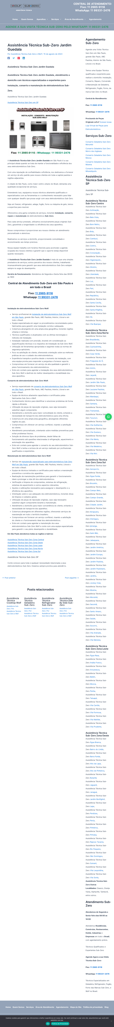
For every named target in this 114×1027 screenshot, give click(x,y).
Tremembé (94, 411)
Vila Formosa (95, 712)
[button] (47, 19)
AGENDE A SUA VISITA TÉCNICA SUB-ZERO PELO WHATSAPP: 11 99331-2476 (57, 26)
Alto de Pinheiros (97, 771)
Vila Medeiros (96, 446)
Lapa (92, 806)
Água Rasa (94, 655)
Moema (93, 590)
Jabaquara (94, 540)
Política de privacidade (93, 1007)
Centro (93, 246)
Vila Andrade (95, 633)
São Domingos (96, 856)
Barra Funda (95, 756)
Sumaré (93, 863)
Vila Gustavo (95, 432)
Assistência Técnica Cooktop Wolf (14, 600)
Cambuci (94, 238)
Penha (92, 691)
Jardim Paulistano (97, 569)
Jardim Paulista (96, 561)
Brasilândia (94, 339)
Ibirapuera (94, 512)
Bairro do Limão (97, 749)
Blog (106, 1007)
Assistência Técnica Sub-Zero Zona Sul (24, 551)
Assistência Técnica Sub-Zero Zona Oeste (25, 542)
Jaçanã (93, 375)
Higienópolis (95, 260)
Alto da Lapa (95, 763)
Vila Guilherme (96, 425)
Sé (91, 317)
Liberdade (94, 274)
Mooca (93, 684)
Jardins (93, 576)
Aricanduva (95, 670)
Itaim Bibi (94, 533)
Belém (92, 677)
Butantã (93, 778)
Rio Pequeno (95, 849)
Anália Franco (96, 662)
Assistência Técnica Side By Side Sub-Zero (66, 601)
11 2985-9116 (96, 7)
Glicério (93, 267)
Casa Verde (95, 354)
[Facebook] (9, 58)
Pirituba (93, 835)
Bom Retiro (94, 224)
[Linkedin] (24, 58)
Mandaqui (94, 396)
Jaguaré (93, 785)
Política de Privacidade (60, 1024)
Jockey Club (95, 583)
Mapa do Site (75, 1007)
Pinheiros (94, 828)
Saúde (92, 618)
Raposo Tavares (97, 842)
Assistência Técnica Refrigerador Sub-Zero (48, 601)
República (94, 295)
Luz (91, 281)
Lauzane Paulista (97, 389)
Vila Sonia (94, 877)
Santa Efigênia (96, 310)
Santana (93, 404)
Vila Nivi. (93, 453)
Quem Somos (18, 1007)
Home (8, 1007)
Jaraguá (93, 792)
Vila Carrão (95, 705)
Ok (48, 1024)
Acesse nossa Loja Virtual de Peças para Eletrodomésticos (98, 125)
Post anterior (9, 578)
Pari (91, 288)
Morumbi (94, 597)
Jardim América (96, 547)
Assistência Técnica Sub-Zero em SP (23, 102)
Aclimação (94, 210)
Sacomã (93, 604)
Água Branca (95, 742)
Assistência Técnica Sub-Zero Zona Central (26, 539)
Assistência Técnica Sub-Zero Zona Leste (25, 545)
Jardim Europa (96, 554)
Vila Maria (94, 439)
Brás (92, 231)
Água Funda (95, 476)
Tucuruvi (93, 418)
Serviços (30, 1007)
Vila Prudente (95, 727)
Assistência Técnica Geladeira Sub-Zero (30, 601)
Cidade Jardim (96, 505)
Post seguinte (72, 578)
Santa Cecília (95, 303)
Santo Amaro (95, 611)
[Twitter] (14, 58)
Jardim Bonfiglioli (97, 799)
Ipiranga (93, 526)
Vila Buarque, (95, 324)
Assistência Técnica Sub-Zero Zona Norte (25, 548)
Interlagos (94, 519)
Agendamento (62, 1007)
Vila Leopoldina (96, 870)
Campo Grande (96, 497)
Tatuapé (93, 698)
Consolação (95, 253)
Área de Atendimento (45, 1007)
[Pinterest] (19, 58)
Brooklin (93, 483)
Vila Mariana (95, 640)
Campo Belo (95, 490)
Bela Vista (94, 217)
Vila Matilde (95, 719)
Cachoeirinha (95, 347)
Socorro (93, 626)
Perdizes (93, 813)
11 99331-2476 (100, 10)
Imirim (92, 368)
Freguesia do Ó (96, 361)
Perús (92, 820)
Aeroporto (94, 469)
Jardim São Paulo (97, 382)
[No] (111, 1021)
